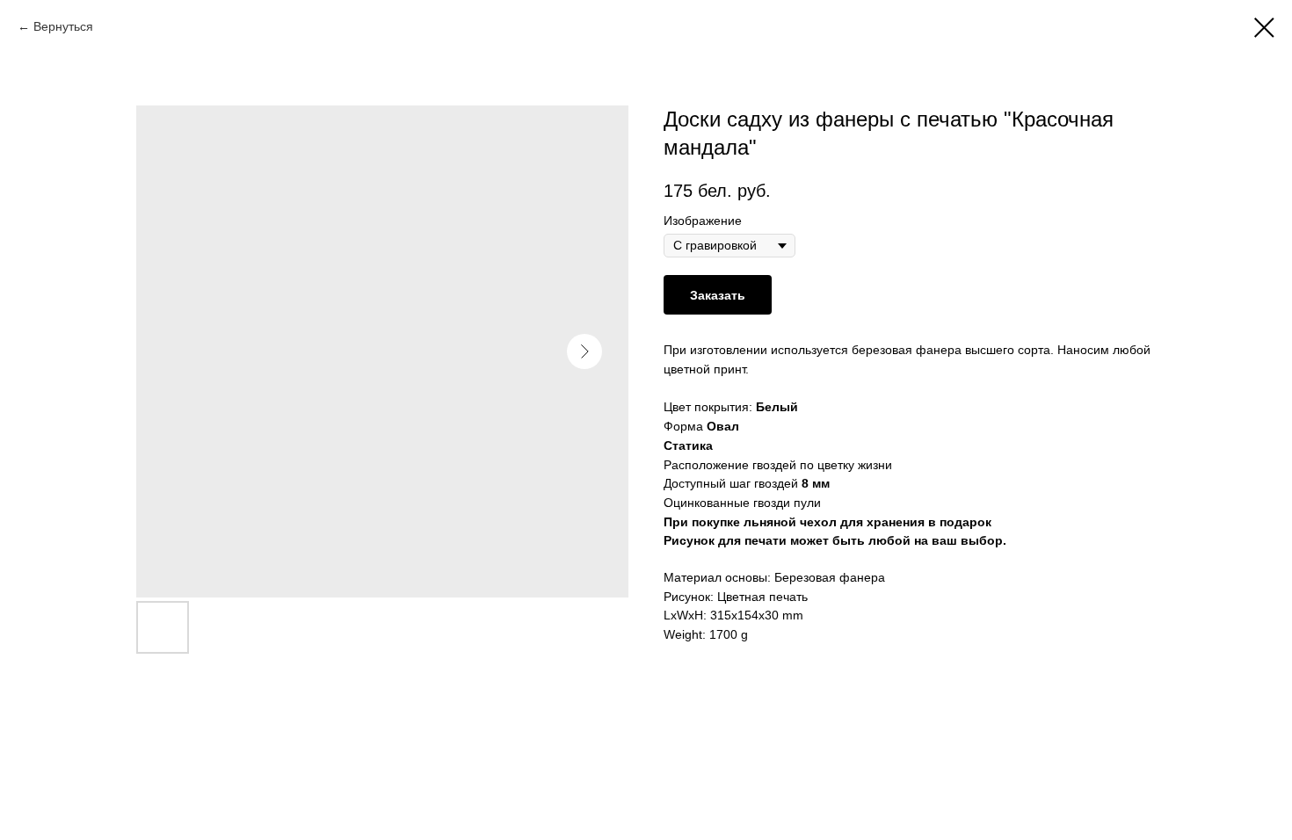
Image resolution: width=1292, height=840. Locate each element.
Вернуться (63, 26)
